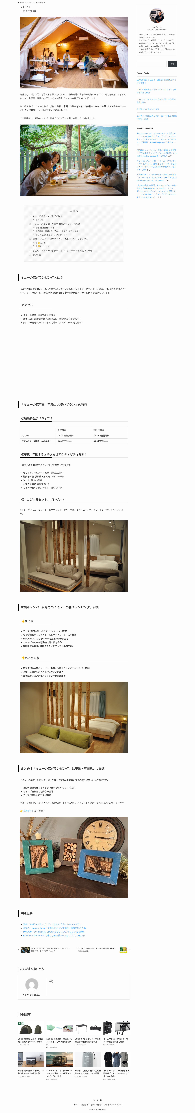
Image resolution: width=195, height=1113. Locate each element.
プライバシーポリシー (112, 1105)
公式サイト (28, 811)
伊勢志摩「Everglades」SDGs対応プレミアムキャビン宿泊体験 (53, 932)
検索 (172, 64)
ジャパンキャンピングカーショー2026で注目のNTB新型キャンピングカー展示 (157, 167)
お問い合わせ (96, 1105)
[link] (51, 981)
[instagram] (97, 1100)
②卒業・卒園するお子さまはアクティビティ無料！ (59, 231)
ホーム (76, 1105)
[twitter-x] (94, 1100)
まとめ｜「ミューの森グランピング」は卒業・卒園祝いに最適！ (63, 250)
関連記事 (37, 255)
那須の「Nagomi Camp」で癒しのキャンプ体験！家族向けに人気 (54, 928)
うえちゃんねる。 (31, 995)
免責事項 (84, 1105)
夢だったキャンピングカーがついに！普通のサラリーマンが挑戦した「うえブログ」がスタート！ (156, 136)
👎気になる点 (43, 246)
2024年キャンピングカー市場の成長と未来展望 (156, 150)
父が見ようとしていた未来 (148, 109)
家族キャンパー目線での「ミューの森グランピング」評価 (60, 239)
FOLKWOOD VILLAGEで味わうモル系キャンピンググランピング (54, 935)
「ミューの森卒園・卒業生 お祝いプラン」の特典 (56, 224)
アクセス (41, 220)
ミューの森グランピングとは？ (47, 216)
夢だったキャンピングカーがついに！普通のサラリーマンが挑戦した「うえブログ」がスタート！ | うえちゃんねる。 (156, 194)
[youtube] (100, 1100)
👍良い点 (42, 243)
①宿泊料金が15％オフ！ (48, 228)
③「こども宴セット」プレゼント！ (52, 235)
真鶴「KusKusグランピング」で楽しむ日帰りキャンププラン (52, 924)
